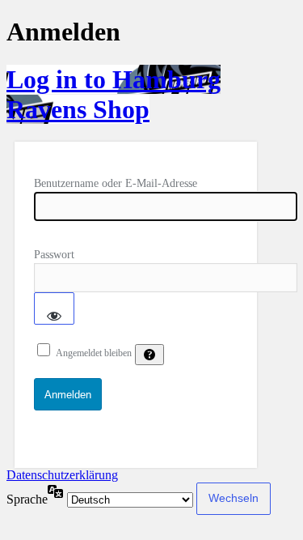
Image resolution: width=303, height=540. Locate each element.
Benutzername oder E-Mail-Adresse (115, 183)
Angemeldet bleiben (94, 353)
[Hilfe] (149, 354)
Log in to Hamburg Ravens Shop (113, 94)
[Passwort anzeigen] (54, 308)
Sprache (27, 499)
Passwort (54, 255)
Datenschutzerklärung (62, 475)
